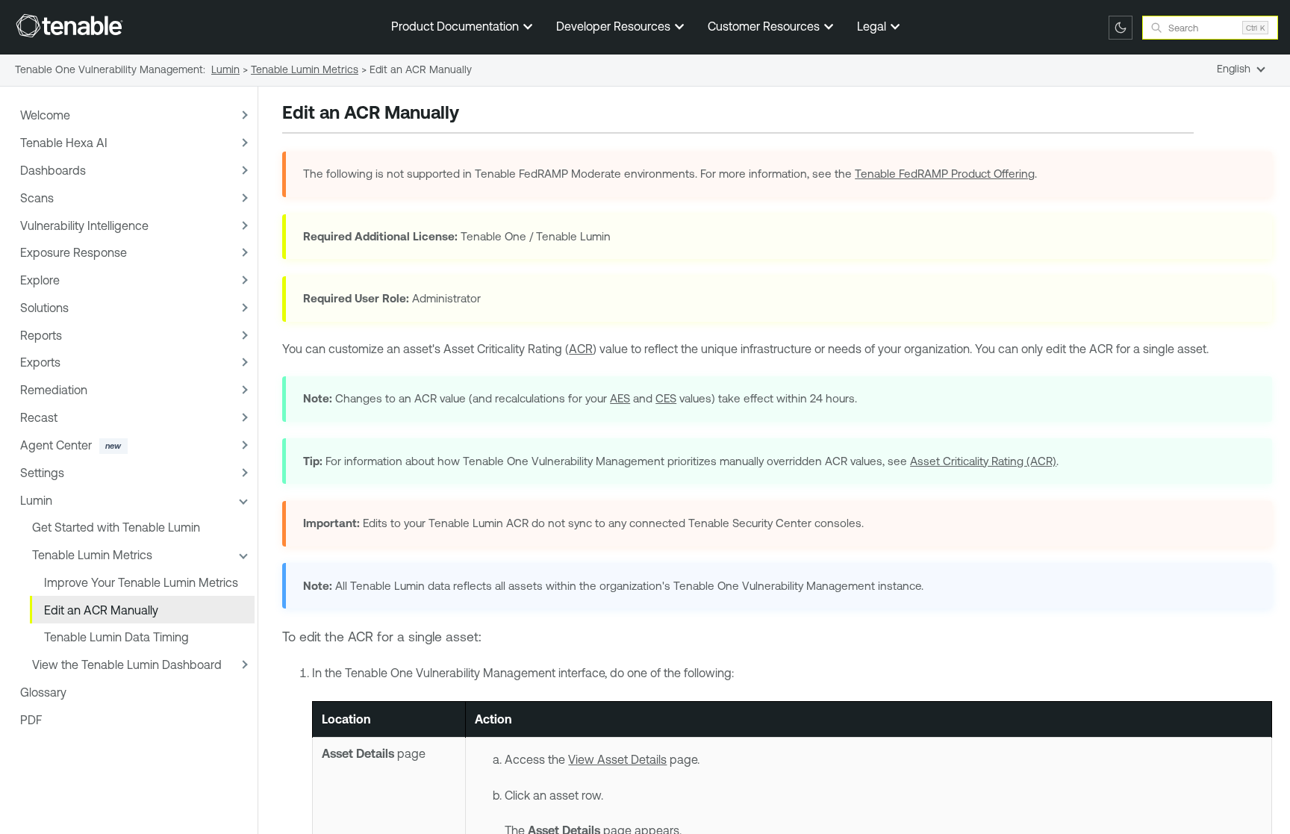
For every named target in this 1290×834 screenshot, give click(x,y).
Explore (40, 280)
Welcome (45, 115)
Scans (37, 198)
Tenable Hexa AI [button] (64, 142)
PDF (31, 719)
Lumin (36, 500)
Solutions (44, 307)
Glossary (43, 692)
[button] (243, 115)
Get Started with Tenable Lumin (116, 527)
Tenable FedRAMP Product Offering (945, 173)
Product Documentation (456, 26)
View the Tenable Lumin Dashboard (127, 664)
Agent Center (56, 445)
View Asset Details (617, 759)
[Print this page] (472, 114)
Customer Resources (765, 26)
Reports (41, 335)
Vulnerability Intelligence (84, 225)
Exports (40, 362)
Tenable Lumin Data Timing (116, 637)
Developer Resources (614, 26)
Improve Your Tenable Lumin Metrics (141, 582)
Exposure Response (73, 252)
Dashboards (53, 170)
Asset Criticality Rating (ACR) (983, 461)
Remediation (53, 389)
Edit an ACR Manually (101, 610)
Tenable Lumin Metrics (92, 554)
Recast (38, 417)
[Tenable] (69, 25)
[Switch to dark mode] (1120, 28)
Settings (42, 472)
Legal (873, 26)
